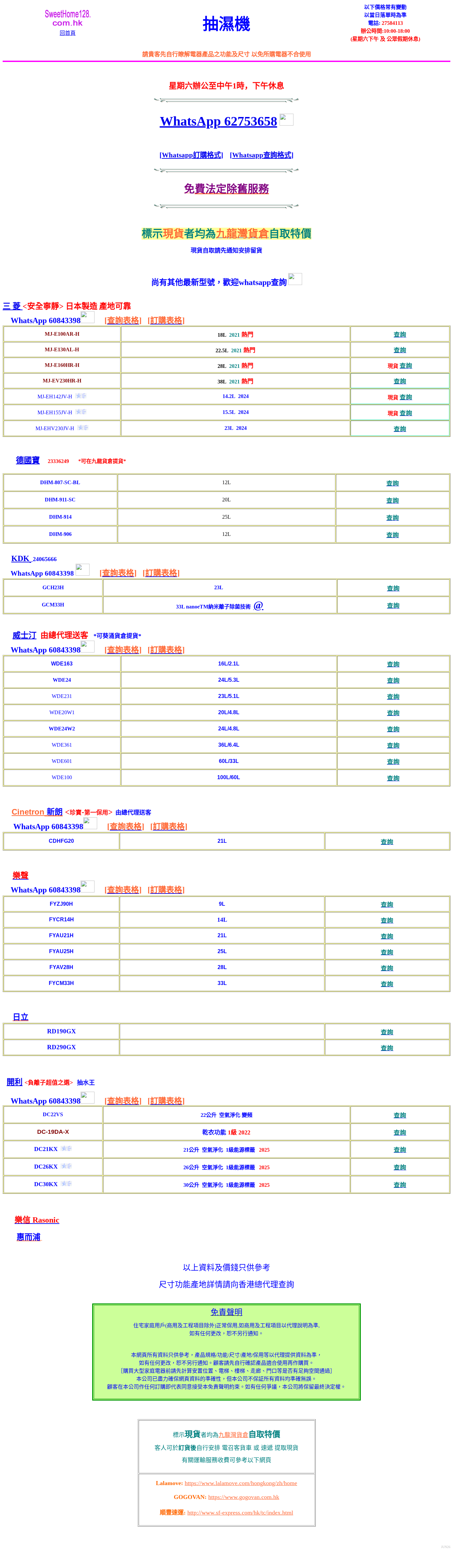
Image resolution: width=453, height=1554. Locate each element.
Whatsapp (177, 155)
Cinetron (28, 811)
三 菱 (13, 306)
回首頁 (68, 33)
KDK (20, 558)
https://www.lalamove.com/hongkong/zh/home (241, 1483)
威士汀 (24, 635)
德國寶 (28, 460)
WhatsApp (218, 121)
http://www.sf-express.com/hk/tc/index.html (240, 1512)
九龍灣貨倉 (233, 1435)
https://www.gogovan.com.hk (243, 1497)
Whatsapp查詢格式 (261, 155)
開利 (15, 1082)
